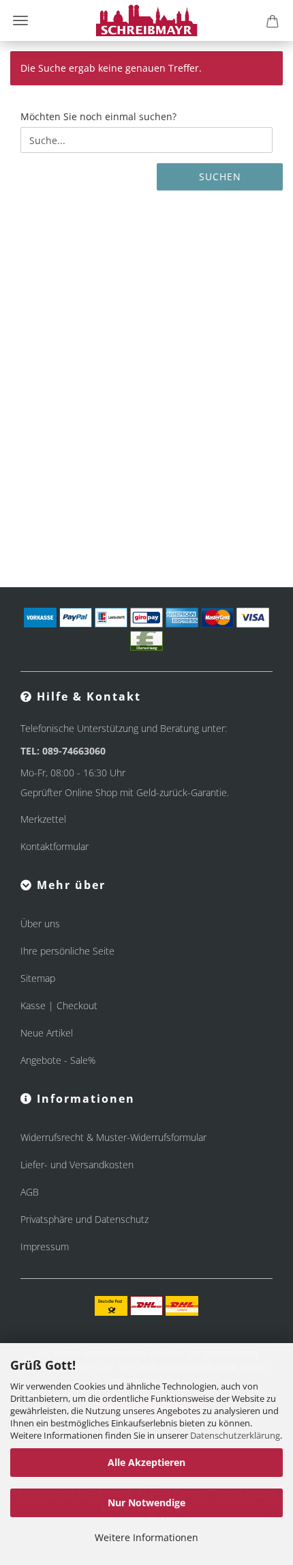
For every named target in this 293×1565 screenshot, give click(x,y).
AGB (29, 1191)
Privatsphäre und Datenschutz (84, 1219)
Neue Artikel (46, 1032)
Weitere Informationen (146, 1537)
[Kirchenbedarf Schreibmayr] (146, 20)
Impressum (44, 1246)
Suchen (220, 176)
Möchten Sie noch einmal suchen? (98, 116)
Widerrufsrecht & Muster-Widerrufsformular (113, 1137)
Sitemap (37, 978)
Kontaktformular (54, 846)
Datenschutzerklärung (235, 1435)
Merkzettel (43, 819)
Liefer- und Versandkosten (77, 1164)
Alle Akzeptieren (146, 1462)
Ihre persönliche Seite (67, 950)
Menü (20, 20)
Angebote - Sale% (57, 1060)
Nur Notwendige (146, 1502)
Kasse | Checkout (58, 1005)
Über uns (40, 923)
